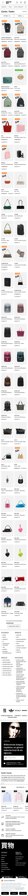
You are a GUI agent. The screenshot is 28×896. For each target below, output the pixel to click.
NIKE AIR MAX (6, 660)
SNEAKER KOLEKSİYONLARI (6, 652)
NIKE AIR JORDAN (6, 675)
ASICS (17, 643)
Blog (2, 871)
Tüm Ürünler (20, 787)
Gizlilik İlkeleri (19, 859)
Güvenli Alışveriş (19, 857)
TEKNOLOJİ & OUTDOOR (5, 644)
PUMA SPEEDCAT (7, 670)
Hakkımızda (4, 855)
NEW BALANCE (20, 641)
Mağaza (3, 857)
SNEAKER (5, 639)
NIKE (17, 637)
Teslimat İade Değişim (21, 863)
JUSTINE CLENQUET (21, 648)
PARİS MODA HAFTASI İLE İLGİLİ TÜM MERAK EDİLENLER (21, 671)
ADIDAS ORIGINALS (21, 639)
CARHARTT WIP (20, 645)
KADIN (4, 635)
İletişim (3, 861)
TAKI (3, 647)
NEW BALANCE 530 (7, 664)
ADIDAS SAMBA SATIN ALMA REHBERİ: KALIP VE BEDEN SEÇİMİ (21, 677)
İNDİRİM (4, 649)
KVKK (17, 861)
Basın (2, 859)
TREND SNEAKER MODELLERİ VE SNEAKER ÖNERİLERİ (20, 689)
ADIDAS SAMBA (6, 662)
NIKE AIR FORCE (6, 673)
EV (3, 641)
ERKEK (4, 637)
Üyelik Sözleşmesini (11, 762)
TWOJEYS (18, 652)
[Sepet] (25, 2)
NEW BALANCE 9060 (7, 666)
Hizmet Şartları (4, 867)
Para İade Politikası (5, 869)
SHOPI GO (18, 635)
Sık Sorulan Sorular (20, 865)
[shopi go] (9, 2)
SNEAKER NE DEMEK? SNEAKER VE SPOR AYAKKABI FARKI (21, 696)
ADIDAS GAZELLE (6, 668)
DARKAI (18, 650)
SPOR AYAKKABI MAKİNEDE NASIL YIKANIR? (20, 683)
